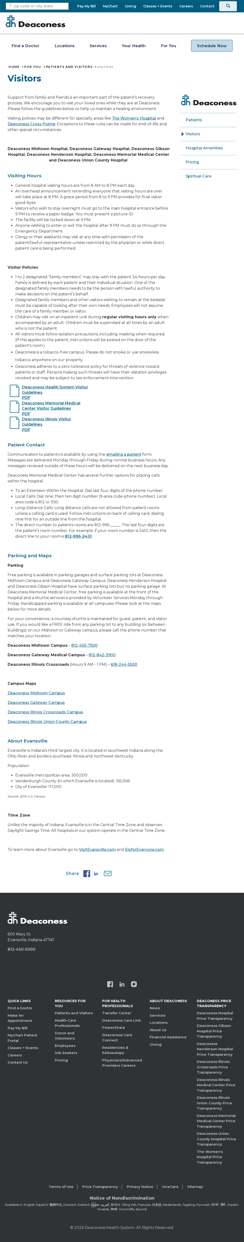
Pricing (192, 162)
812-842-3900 (102, 655)
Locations (65, 45)
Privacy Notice (140, 1186)
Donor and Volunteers (65, 1036)
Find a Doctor (25, 45)
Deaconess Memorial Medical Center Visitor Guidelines (51, 408)
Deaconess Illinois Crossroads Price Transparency (213, 1067)
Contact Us (18, 1062)
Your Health (134, 45)
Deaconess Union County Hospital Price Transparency (216, 1138)
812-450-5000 (21, 949)
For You (168, 45)
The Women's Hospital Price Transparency (210, 1157)
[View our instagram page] (134, 984)
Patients (194, 120)
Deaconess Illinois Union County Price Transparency (214, 1103)
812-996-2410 (78, 536)
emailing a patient (123, 454)
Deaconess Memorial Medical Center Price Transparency (216, 1121)
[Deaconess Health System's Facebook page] (110, 984)
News (155, 1008)
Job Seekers (66, 1052)
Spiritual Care (198, 176)
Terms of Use (61, 1186)
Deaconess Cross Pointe (31, 124)
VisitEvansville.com (97, 849)
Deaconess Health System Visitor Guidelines (55, 392)
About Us (158, 1030)
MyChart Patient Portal (22, 1038)
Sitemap (195, 1186)
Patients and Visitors (69, 67)
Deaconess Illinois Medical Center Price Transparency (216, 1085)
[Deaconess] (35, 21)
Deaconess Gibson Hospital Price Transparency (214, 1031)
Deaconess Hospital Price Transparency (215, 1016)
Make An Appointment (20, 1018)
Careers (15, 1055)
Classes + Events (23, 1047)
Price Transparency (100, 1186)
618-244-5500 (124, 664)
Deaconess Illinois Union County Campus (47, 721)
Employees (65, 1045)
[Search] (228, 6)
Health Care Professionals (67, 1023)
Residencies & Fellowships (115, 1050)
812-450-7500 (84, 645)
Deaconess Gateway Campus (36, 702)
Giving (156, 1044)
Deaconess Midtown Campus (36, 693)
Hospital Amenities (204, 148)
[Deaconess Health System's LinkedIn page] (122, 984)
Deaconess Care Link (121, 1020)
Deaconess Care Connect (117, 1038)
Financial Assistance (168, 1037)
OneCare (170, 1186)
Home (14, 67)
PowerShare (113, 1027)
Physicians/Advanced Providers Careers (122, 1063)
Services (98, 45)
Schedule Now (212, 45)
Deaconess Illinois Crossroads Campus (45, 712)
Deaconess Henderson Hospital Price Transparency (215, 1049)
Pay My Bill (17, 1028)
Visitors (193, 134)
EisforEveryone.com (144, 849)
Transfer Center (116, 1013)
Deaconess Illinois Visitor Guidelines (46, 424)
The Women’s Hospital (134, 118)
